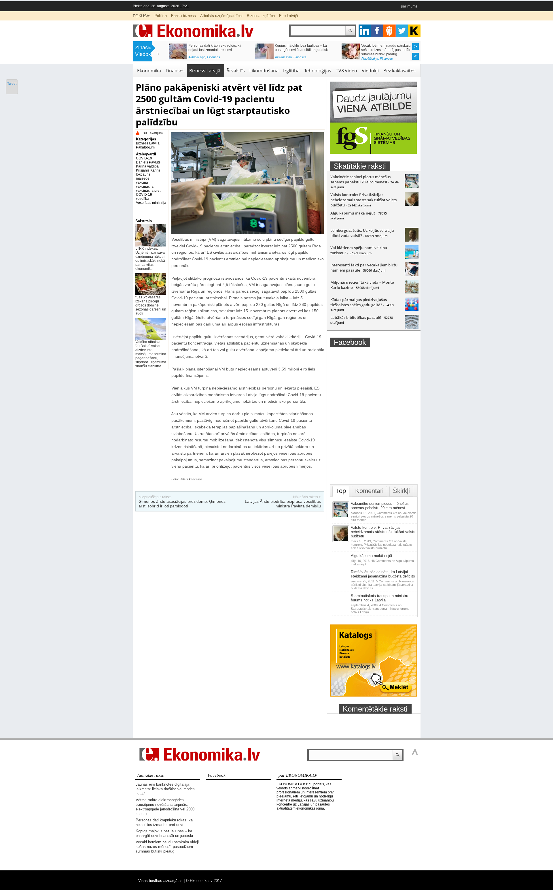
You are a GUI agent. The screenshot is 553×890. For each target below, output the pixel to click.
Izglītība (291, 70)
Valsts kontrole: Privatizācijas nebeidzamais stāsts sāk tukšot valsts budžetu (363, 200)
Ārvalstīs (235, 70)
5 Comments (382, 584)
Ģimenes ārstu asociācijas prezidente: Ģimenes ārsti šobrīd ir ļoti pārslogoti (182, 503)
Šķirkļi (401, 490)
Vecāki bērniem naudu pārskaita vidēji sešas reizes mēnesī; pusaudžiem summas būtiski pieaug (206, 50)
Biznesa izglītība (261, 16)
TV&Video (346, 70)
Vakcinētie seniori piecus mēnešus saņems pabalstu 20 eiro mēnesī (360, 179)
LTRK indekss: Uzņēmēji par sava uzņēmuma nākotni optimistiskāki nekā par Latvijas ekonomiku (293, 50)
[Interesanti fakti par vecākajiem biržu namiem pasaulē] (411, 274)
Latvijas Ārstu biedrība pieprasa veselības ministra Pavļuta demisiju (283, 503)
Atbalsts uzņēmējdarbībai (221, 16)
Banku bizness (183, 16)
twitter (402, 31)
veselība (142, 199)
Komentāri (369, 490)
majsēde (142, 178)
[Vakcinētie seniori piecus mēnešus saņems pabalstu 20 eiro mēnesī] (411, 186)
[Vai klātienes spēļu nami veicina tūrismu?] (411, 257)
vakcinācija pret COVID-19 (148, 193)
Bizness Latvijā (292, 58)
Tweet (11, 84)
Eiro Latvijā (288, 16)
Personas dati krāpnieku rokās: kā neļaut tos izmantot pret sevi (164, 822)
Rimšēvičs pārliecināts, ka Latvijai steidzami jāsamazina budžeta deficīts (383, 574)
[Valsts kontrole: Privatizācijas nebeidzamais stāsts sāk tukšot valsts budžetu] (411, 204)
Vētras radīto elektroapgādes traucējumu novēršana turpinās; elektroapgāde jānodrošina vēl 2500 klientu (165, 807)
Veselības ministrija (151, 203)
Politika (160, 16)
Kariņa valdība (147, 166)
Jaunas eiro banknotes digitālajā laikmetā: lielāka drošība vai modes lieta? (165, 789)
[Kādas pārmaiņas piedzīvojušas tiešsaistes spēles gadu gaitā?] (411, 309)
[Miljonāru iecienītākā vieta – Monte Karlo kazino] (411, 292)
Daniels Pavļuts (148, 162)
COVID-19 (144, 158)
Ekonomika (149, 70)
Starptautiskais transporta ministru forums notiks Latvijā (379, 598)
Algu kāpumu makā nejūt (352, 213)
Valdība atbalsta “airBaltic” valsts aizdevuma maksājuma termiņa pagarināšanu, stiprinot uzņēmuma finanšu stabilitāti (150, 354)
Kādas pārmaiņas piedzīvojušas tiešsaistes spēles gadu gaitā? (358, 302)
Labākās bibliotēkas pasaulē (355, 317)
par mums (409, 6)
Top (341, 490)
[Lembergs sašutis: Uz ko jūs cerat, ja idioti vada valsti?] (411, 240)
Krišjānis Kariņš (148, 170)
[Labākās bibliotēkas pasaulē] (411, 327)
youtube (414, 31)
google (365, 31)
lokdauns (143, 174)
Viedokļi (370, 70)
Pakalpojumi (146, 147)
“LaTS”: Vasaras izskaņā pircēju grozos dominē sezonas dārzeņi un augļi (379, 48)
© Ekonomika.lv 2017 (204, 880)
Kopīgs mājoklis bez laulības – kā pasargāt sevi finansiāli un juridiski (164, 833)
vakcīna (142, 182)
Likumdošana (264, 70)
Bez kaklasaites (399, 70)
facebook (377, 31)
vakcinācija (145, 187)
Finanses (201, 58)
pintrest (389, 31)
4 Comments (380, 608)
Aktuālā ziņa (185, 58)
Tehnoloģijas (317, 70)
